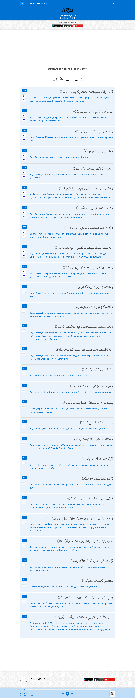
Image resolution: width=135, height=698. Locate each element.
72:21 (24, 478)
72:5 (24, 168)
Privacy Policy (35, 679)
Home (21, 679)
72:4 (24, 150)
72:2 (24, 111)
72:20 (24, 458)
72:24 (24, 540)
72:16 (24, 385)
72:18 (24, 421)
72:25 (24, 560)
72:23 (24, 517)
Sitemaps (27, 679)
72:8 (24, 227)
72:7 (24, 207)
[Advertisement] (67, 47)
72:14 (24, 349)
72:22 (24, 497)
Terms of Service (45, 679)
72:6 (24, 187)
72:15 (24, 368)
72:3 (24, 130)
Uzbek (41, 3)
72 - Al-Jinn (29, 3)
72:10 (24, 266)
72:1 (24, 91)
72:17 (24, 402)
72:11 (24, 286)
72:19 (24, 438)
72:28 (24, 616)
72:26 (24, 580)
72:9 (24, 247)
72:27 (24, 596)
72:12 (24, 306)
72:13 (24, 326)
